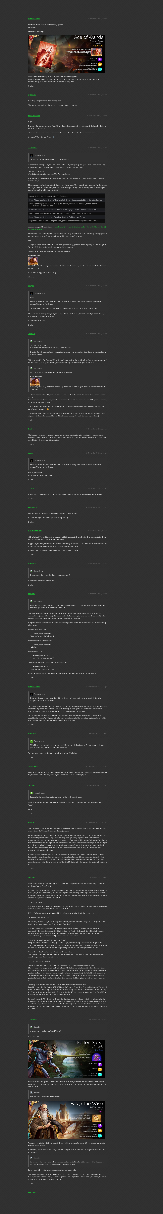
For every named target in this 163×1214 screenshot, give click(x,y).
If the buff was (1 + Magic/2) (40, 961)
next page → (33, 1192)
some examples (36, 902)
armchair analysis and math (40, 917)
